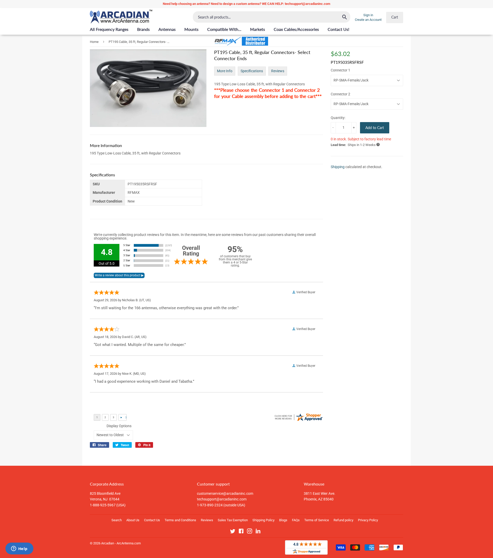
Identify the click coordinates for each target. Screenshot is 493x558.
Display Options (119, 426)
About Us (132, 520)
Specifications (252, 71)
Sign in (368, 15)
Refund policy (343, 520)
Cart (394, 17)
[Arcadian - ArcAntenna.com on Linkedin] (258, 532)
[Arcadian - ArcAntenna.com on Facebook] (241, 532)
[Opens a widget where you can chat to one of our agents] (19, 549)
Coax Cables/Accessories (296, 29)
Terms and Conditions (180, 520)
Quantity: (338, 118)
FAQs (296, 520)
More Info (224, 71)
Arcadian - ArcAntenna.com (121, 543)
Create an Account (368, 20)
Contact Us (152, 520)
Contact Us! (338, 29)
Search (116, 520)
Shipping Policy (263, 520)
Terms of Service (316, 520)
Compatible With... (224, 29)
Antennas (167, 29)
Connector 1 (340, 70)
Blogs (283, 520)
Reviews (277, 71)
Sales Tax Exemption (233, 520)
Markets (257, 29)
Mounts (191, 29)
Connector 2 (340, 94)
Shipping (338, 167)
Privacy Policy (368, 520)
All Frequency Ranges (109, 29)
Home (94, 42)
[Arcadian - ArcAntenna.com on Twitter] (232, 532)
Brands (143, 29)
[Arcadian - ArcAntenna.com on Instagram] (249, 532)
